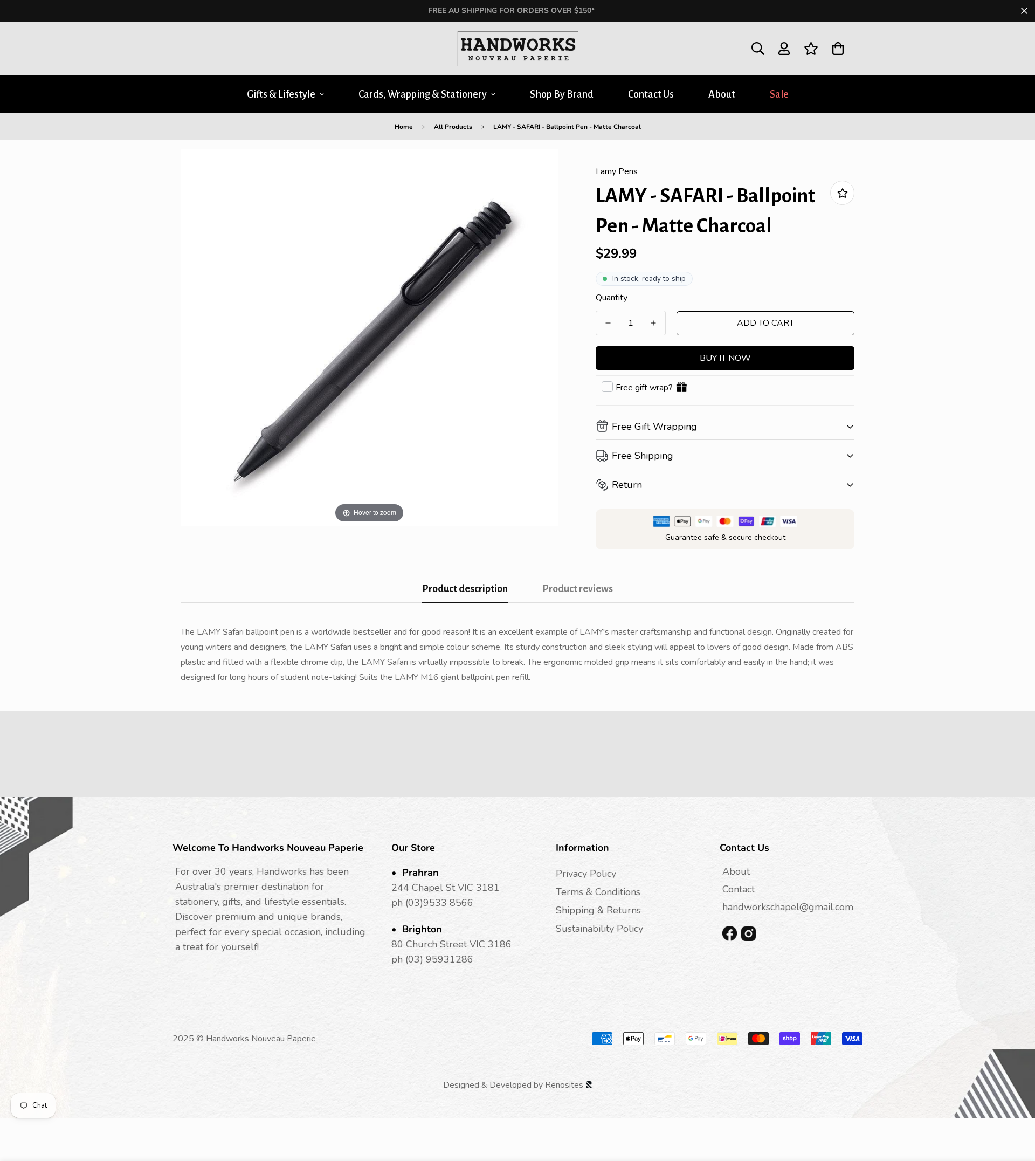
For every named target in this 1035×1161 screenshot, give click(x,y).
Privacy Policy (586, 873)
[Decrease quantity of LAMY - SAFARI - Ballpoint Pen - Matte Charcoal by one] (608, 323)
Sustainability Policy (599, 928)
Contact (738, 889)
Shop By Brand (562, 94)
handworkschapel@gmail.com (787, 907)
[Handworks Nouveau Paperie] (517, 48)
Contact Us (651, 94)
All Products (453, 126)
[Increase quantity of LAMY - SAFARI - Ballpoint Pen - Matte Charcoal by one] (653, 323)
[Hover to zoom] (369, 336)
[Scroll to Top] (1014, 1102)
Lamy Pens (617, 171)
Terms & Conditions (598, 891)
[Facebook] (729, 933)
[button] (838, 48)
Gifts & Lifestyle (281, 94)
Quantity (611, 298)
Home (404, 126)
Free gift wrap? (644, 388)
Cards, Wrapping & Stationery (422, 94)
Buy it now (725, 358)
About (721, 94)
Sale (779, 94)
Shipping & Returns (598, 910)
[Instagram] (748, 934)
